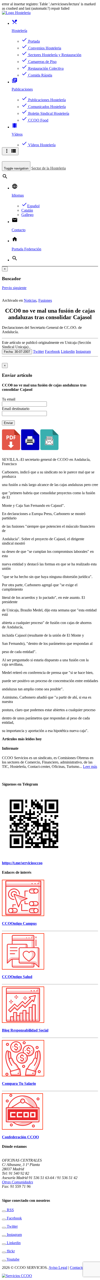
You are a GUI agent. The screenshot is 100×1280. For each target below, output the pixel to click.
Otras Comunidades (17, 1182)
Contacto (77, 1267)
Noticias (30, 300)
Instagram (83, 351)
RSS (10, 1210)
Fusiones (45, 300)
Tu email (8, 399)
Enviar (8, 423)
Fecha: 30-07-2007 (17, 352)
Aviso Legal (58, 1267)
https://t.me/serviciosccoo (22, 863)
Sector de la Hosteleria (48, 168)
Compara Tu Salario (19, 1083)
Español (30, 206)
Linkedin (68, 351)
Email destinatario (15, 409)
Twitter (38, 351)
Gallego (27, 215)
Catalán (27, 210)
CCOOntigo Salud (17, 977)
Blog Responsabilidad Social (25, 1030)
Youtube (12, 1259)
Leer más (90, 766)
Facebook (52, 351)
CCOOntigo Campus (19, 923)
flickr (10, 1251)
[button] (7, 288)
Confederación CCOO (20, 1137)
